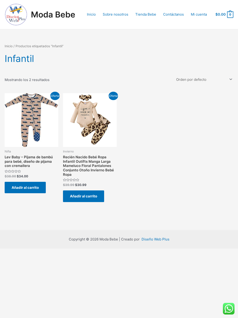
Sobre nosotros (115, 14)
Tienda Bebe (145, 14)
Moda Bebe (53, 14)
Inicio (91, 14)
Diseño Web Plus (155, 239)
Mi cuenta (199, 14)
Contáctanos (173, 14)
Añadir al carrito (25, 187)
